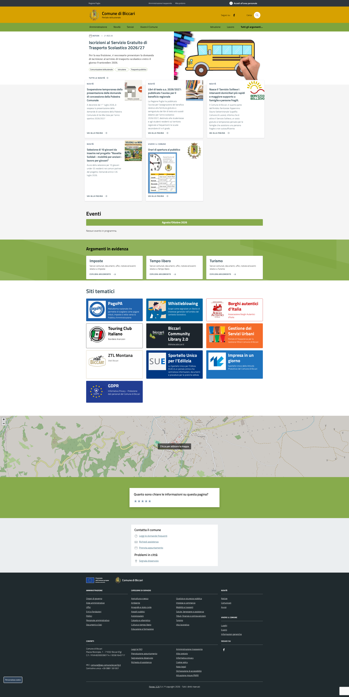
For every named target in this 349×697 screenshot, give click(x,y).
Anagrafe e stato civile (141, 607)
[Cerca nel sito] (257, 15)
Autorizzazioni (137, 616)
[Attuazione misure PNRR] (98, 581)
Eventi (224, 629)
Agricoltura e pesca (139, 598)
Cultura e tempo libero (141, 624)
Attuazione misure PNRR (187, 675)
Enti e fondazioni (93, 611)
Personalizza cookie (13, 679)
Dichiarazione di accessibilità (188, 671)
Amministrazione (98, 27)
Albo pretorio (180, 3)
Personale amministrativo (97, 620)
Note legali (181, 666)
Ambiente (135, 602)
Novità (117, 27)
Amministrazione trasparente (160, 3)
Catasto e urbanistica (140, 620)
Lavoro (230, 27)
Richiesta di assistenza (141, 662)
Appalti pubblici (138, 611)
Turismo (179, 620)
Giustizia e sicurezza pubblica (189, 598)
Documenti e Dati (94, 624)
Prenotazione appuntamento (144, 653)
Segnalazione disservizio (142, 658)
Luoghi (224, 625)
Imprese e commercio (185, 602)
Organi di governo (94, 598)
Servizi (130, 27)
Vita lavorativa (182, 624)
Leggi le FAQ (136, 649)
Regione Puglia (94, 3)
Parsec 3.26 (154, 686)
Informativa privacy (185, 658)
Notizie (224, 598)
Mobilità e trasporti (184, 607)
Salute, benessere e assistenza (190, 611)
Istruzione (215, 27)
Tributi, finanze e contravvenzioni (191, 616)
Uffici (88, 607)
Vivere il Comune (149, 27)
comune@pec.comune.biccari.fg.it (106, 665)
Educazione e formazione (142, 629)
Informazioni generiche (231, 634)
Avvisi (223, 607)
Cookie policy (182, 662)
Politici (89, 616)
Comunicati (226, 602)
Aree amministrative (95, 602)
